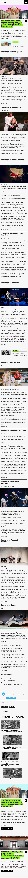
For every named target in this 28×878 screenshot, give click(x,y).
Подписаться (11, 697)
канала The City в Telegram (12, 392)
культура (12, 706)
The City (3, 1)
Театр (15, 42)
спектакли (4, 706)
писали (22, 35)
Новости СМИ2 (4, 711)
